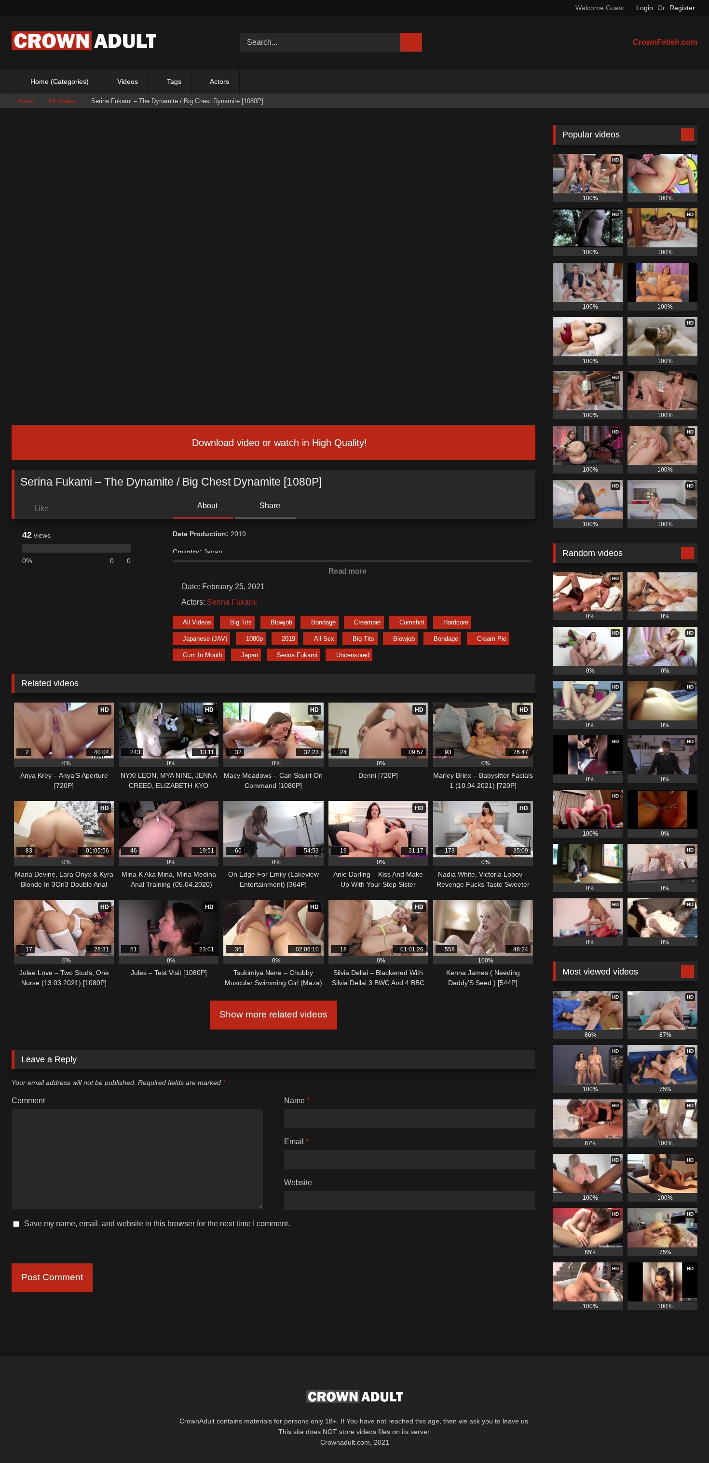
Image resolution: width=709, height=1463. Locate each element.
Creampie (367, 622)
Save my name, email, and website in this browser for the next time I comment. (157, 1223)
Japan (249, 655)
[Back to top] (680, 1434)
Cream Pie (491, 638)
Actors (219, 81)
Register (682, 8)
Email (296, 1142)
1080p (254, 638)
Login (644, 8)
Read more (348, 571)
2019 (288, 638)
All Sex (324, 638)
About (207, 505)
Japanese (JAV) (205, 638)
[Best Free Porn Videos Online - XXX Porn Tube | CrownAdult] (84, 42)
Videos (127, 81)
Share (269, 505)
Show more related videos (273, 1014)
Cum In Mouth (202, 655)
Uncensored (352, 655)
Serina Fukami (232, 602)
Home (25, 101)
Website (298, 1183)
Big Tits (241, 622)
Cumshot (411, 622)
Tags (174, 81)
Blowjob (281, 622)
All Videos (62, 101)
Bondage (323, 622)
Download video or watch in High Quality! (278, 442)
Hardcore (455, 622)
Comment (28, 1101)
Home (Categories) (59, 81)
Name (297, 1101)
